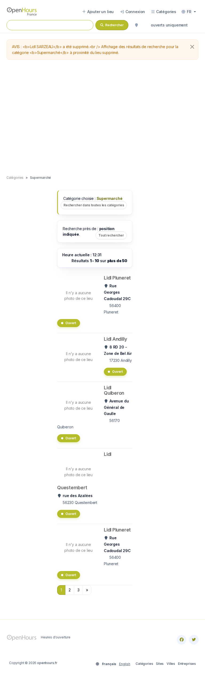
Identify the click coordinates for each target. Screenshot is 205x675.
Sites (160, 664)
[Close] (192, 47)
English (124, 664)
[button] (189, 12)
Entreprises (187, 664)
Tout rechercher (111, 235)
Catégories (144, 664)
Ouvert (70, 323)
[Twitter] (194, 640)
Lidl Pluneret (117, 278)
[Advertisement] (102, 117)
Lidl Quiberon (114, 390)
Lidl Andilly (115, 339)
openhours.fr (47, 663)
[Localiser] (136, 25)
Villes (171, 664)
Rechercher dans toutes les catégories (94, 205)
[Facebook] (181, 640)
